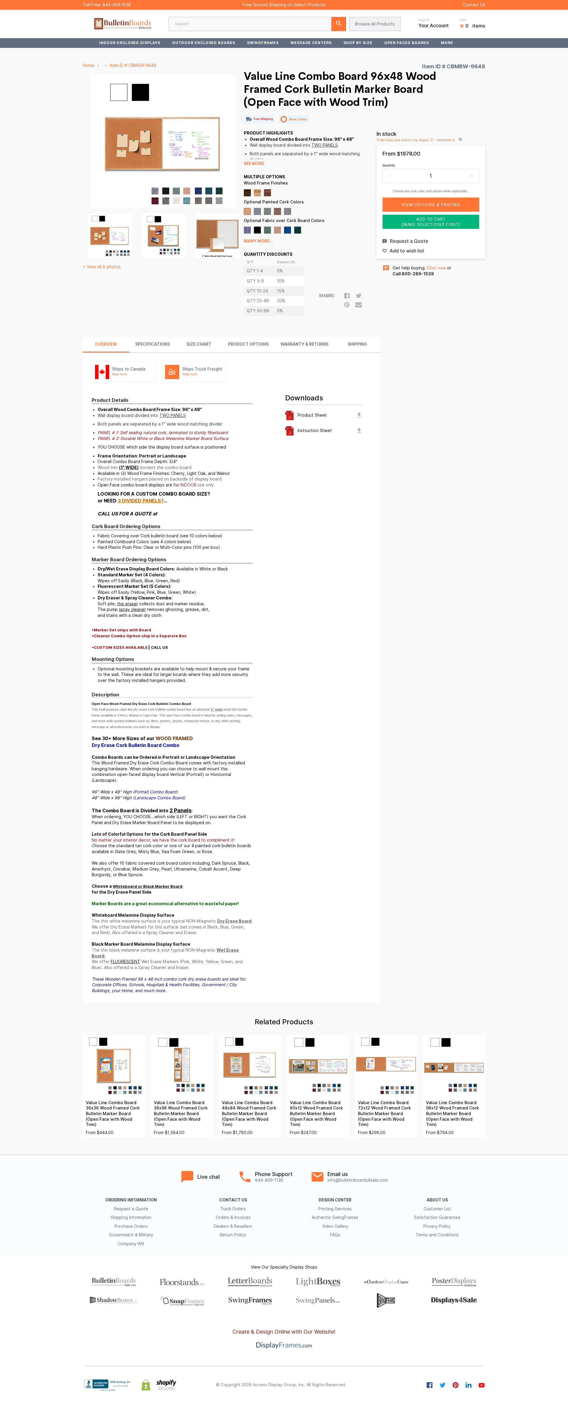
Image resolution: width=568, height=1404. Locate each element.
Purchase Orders (131, 1226)
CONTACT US (233, 1200)
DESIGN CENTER (335, 1200)
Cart (463, 19)
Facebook (429, 1385)
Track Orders (233, 1208)
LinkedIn (468, 1385)
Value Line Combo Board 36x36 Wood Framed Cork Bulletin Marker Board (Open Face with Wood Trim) (113, 1113)
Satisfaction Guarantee (437, 1217)
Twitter (442, 1385)
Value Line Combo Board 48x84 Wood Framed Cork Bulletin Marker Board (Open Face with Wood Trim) (249, 1113)
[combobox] (257, 24)
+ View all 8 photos (102, 266)
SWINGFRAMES (263, 43)
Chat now (436, 268)
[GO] (338, 24)
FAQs (335, 1234)
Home (88, 65)
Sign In (424, 19)
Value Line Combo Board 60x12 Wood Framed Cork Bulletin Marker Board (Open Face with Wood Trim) (316, 1113)
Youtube (481, 1385)
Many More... (258, 241)
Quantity (389, 165)
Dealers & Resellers (233, 1226)
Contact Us (474, 4)
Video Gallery (335, 1226)
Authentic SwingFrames (335, 1217)
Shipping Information (131, 1217)
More (447, 43)
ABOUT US (437, 1200)
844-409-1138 (117, 4)
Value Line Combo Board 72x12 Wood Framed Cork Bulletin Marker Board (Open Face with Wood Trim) (384, 1113)
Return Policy (233, 1234)
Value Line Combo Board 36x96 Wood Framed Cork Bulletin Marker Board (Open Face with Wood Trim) (181, 1113)
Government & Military (131, 1234)
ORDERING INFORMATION (131, 1200)
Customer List (437, 1208)
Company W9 (131, 1243)
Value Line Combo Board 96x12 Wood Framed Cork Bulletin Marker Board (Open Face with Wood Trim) (452, 1113)
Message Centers (311, 43)
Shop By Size (357, 43)
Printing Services (335, 1208)
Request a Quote (131, 1208)
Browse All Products (375, 24)
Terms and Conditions (437, 1234)
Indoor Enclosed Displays (129, 43)
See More (254, 163)
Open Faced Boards (406, 43)
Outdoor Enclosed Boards (203, 43)
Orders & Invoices (233, 1217)
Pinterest (455, 1385)
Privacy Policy (437, 1226)
